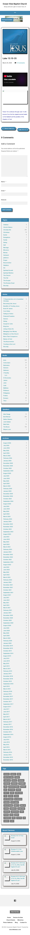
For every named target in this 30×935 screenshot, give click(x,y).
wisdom (6, 821)
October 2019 (7, 651)
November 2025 (8, 466)
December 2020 (8, 615)
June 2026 (6, 448)
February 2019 (7, 671)
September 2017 (8, 704)
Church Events (10, 920)
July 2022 (6, 567)
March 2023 (6, 547)
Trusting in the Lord (9, 344)
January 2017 (7, 724)
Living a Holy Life (8, 329)
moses (6, 808)
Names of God (7, 339)
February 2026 (7, 458)
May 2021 (6, 602)
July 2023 (6, 537)
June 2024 (6, 509)
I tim (5, 796)
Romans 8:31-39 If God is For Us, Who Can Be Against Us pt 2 (18, 865)
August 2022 (7, 564)
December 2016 (8, 727)
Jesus (16, 796)
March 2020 (6, 638)
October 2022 (7, 559)
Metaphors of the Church (10, 334)
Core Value (6, 311)
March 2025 (6, 486)
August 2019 (7, 656)
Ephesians (6, 365)
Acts (4, 360)
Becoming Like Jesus (9, 303)
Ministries (21, 920)
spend (16, 814)
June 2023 (6, 539)
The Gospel (6, 280)
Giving (5, 242)
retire (21, 811)
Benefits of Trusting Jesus (11, 306)
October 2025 (7, 468)
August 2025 (7, 473)
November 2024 (8, 496)
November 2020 (8, 618)
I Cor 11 (6, 793)
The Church (6, 275)
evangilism (22, 783)
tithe (13, 818)
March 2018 (6, 689)
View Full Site (15, 912)
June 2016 (6, 742)
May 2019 (6, 663)
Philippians (6, 393)
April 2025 (6, 483)
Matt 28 (23, 805)
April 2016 (6, 747)
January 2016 (7, 755)
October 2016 (7, 732)
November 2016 (8, 729)
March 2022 (6, 577)
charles (17, 777)
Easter (5, 235)
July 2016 (6, 739)
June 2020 (6, 630)
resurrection (15, 811)
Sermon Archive (7, 19)
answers (6, 774)
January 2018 (7, 694)
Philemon (6, 390)
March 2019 (6, 668)
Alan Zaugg (6, 414)
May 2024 (6, 511)
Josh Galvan (7, 422)
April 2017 (6, 717)
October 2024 (7, 498)
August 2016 (7, 737)
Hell (4, 245)
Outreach (6, 255)
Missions (6, 250)
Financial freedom (14, 786)
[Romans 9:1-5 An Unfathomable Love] (6, 852)
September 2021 (8, 592)
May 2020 (6, 633)
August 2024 (7, 504)
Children (5, 224)
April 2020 (6, 635)
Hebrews (6, 370)
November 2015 (8, 760)
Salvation (6, 265)
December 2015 (8, 757)
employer (14, 783)
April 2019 (6, 666)
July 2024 (6, 506)
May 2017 (6, 714)
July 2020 (6, 628)
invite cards (19, 793)
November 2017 (8, 699)
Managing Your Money (10, 331)
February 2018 (7, 691)
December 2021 (8, 585)
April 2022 (6, 575)
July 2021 (6, 597)
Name (3, 181)
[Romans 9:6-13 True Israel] (6, 838)
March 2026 (6, 455)
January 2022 (7, 582)
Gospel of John (8, 324)
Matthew (5, 388)
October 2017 (7, 701)
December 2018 (8, 676)
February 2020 (7, 640)
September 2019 (8, 653)
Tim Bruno (6, 427)
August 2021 (7, 595)
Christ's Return (7, 227)
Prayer (5, 260)
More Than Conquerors (10, 336)
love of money (8, 805)
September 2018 (8, 684)
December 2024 (8, 493)
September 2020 (8, 623)
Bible (19, 774)
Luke (4, 385)
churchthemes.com (15, 929)
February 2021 (7, 610)
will (24, 818)
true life (19, 818)
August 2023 (7, 534)
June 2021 (6, 600)
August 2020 (7, 625)
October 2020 (7, 620)
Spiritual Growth (8, 270)
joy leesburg (18, 799)
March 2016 (6, 749)
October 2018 (7, 681)
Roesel (6, 814)
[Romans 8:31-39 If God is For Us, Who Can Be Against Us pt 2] (6, 866)
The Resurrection (8, 341)
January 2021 (7, 613)
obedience (13, 808)
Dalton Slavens (7, 419)
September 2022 (8, 562)
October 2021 (7, 590)
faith (5, 786)
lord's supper (14, 802)
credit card (7, 780)
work (12, 821)
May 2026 (6, 450)
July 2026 (6, 445)
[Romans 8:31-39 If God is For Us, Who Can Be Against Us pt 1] (6, 879)
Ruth (6, 375)
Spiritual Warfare (8, 273)
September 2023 (8, 531)
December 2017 (8, 696)
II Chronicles (7, 378)
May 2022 (6, 572)
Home (9, 917)
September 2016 (8, 734)
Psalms (5, 395)
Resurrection (7, 262)
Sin (4, 268)
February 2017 (7, 722)
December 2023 (8, 524)
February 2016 (7, 752)
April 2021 (6, 605)
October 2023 (7, 529)
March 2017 (6, 719)
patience (5, 257)
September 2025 (8, 471)
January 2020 (7, 643)
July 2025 (6, 476)
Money (5, 252)
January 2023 (7, 552)
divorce (14, 780)
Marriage (6, 247)
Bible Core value (8, 777)
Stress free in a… (9, 128)
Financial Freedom (8, 316)
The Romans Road (8, 283)
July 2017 (6, 709)
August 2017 (7, 706)
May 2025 (6, 481)
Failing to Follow (8, 313)
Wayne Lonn (7, 429)
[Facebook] (15, 900)
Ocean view (21, 808)
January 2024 (7, 521)
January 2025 (7, 491)
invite (12, 793)
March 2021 (6, 607)
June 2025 (6, 478)
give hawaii (11, 789)
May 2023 (6, 542)
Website (3, 200)
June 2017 (6, 711)
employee (7, 783)
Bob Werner (6, 416)
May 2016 (6, 744)
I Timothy (6, 373)
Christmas (6, 232)
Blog (16, 922)
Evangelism (6, 237)
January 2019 (7, 673)
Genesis (5, 368)
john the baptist (8, 799)
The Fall (5, 278)
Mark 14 (16, 805)
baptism (13, 774)
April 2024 (6, 514)
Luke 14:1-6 (22, 129)
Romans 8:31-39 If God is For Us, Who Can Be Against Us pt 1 (18, 878)
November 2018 (8, 678)
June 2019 (6, 661)
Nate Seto (6, 424)
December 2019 (8, 645)
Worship (5, 285)
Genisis (5, 319)
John (4, 383)
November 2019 (8, 648)
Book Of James (8, 308)
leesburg (6, 802)
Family (5, 240)
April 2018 (6, 686)
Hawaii (18, 789)
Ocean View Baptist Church (15, 4)
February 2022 (7, 580)
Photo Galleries (8, 922)
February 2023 (7, 549)
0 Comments (21, 63)
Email (3, 191)
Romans (5, 398)
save (11, 814)
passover (6, 811)
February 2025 (7, 488)
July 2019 (6, 658)
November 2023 (8, 526)
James (5, 380)
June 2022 (6, 569)
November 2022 (8, 557)
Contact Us (23, 922)
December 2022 (8, 554)
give (5, 789)
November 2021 (8, 587)
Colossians (6, 362)
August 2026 (7, 443)
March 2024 (6, 516)
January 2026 (7, 460)
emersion (21, 780)
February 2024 (7, 519)
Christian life (7, 230)
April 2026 (6, 453)
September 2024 (8, 501)
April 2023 (6, 544)
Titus (4, 400)
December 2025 (8, 463)
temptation (7, 818)
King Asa (6, 326)
